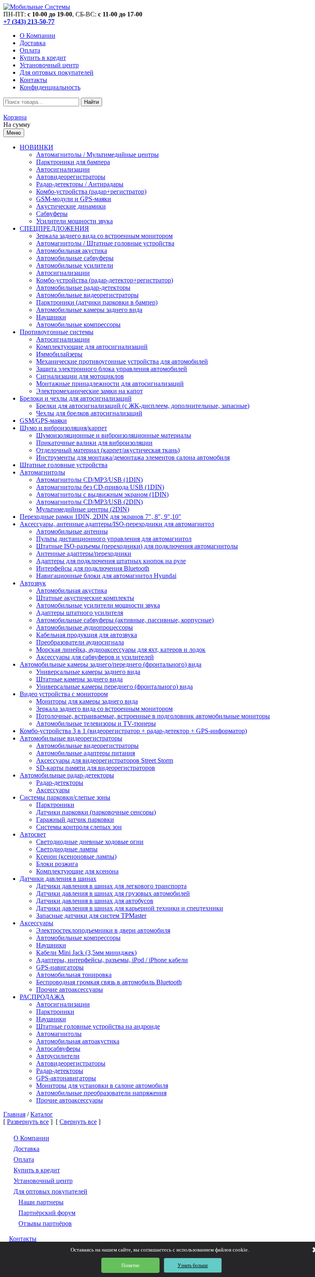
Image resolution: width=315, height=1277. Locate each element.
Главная (14, 1114)
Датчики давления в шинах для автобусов (94, 900)
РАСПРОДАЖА (42, 996)
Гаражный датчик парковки (75, 819)
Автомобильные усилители (74, 265)
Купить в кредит (43, 57)
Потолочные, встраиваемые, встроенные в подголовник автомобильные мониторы (153, 716)
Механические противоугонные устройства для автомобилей (122, 361)
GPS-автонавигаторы (66, 1078)
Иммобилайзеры (59, 354)
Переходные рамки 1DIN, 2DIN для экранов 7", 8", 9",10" (100, 516)
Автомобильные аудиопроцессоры (84, 627)
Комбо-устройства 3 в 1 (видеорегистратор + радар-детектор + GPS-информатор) (133, 730)
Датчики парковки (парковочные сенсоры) (96, 812)
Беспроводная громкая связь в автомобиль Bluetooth (109, 982)
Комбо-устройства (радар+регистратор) (91, 191)
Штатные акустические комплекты (85, 597)
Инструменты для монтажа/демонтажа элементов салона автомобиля (133, 457)
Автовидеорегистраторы (70, 176)
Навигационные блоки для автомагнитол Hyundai (106, 575)
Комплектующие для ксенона (77, 871)
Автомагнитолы (42, 472)
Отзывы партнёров (45, 1223)
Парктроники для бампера (73, 161)
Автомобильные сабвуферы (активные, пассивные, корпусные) (125, 620)
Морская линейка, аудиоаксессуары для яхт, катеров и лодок (120, 649)
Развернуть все (28, 1121)
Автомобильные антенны (72, 531)
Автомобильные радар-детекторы (83, 287)
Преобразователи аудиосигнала (80, 642)
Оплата (30, 50)
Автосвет (33, 834)
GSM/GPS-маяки (43, 420)
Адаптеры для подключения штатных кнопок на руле (111, 560)
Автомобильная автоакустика (77, 1041)
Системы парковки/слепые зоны (65, 797)
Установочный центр (49, 65)
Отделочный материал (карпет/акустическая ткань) (108, 450)
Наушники (51, 317)
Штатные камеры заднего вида (79, 679)
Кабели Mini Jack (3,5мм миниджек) (86, 952)
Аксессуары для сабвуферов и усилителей (95, 656)
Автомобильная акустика (71, 250)
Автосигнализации (63, 169)
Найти (91, 102)
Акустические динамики (71, 206)
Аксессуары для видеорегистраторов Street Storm (104, 760)
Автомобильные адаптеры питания (85, 753)
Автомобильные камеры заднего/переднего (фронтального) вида (110, 664)
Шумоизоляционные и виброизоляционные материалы (113, 435)
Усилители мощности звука (74, 221)
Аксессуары (53, 789)
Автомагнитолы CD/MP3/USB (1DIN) (89, 479)
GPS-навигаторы (60, 967)
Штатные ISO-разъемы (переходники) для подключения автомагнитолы (137, 546)
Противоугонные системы (57, 331)
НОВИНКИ (36, 147)
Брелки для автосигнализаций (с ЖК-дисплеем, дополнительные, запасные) (142, 405)
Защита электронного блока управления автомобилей (111, 368)
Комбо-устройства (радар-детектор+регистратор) (104, 280)
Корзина (15, 117)
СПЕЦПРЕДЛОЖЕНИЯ (54, 228)
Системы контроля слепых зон (79, 826)
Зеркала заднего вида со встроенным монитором (104, 235)
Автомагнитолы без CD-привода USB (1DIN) (100, 487)
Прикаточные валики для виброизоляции (94, 442)
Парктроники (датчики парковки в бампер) (97, 302)
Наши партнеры (41, 1202)
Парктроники (55, 804)
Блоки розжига (57, 863)
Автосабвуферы (58, 1048)
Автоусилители (58, 1055)
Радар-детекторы (59, 782)
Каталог (41, 1114)
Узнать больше (193, 1265)
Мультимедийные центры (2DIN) (82, 509)
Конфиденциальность (50, 87)
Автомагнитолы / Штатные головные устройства (105, 243)
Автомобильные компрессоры (78, 324)
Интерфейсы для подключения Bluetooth (92, 568)
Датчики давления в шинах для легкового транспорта (111, 886)
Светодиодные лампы (67, 849)
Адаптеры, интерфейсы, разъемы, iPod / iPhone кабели (112, 959)
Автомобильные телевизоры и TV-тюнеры (96, 723)
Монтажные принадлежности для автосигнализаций (110, 383)
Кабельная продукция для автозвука (86, 634)
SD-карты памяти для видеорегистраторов (95, 767)
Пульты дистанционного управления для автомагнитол (114, 538)
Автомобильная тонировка (74, 974)
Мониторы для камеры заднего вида (87, 701)
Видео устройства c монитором (64, 693)
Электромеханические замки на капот (89, 390)
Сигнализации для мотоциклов (80, 376)
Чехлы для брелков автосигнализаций (89, 413)
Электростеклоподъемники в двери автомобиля (103, 930)
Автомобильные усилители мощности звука (98, 605)
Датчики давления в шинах (58, 878)
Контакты (33, 79)
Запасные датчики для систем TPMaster (91, 915)
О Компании (37, 35)
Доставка (33, 42)
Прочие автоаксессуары (69, 989)
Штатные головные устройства (63, 464)
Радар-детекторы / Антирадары (79, 184)
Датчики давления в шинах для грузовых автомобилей (113, 893)
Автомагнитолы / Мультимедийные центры (97, 154)
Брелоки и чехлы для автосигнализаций (76, 398)
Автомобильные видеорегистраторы (87, 294)
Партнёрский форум (46, 1212)
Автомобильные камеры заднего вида (89, 309)
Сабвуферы (52, 213)
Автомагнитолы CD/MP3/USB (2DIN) (89, 501)
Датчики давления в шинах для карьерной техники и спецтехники (129, 908)
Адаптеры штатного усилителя (79, 612)
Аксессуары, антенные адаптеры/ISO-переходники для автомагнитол (117, 523)
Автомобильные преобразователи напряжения (101, 1092)
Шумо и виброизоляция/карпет (63, 427)
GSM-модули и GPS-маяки (73, 198)
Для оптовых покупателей (57, 72)
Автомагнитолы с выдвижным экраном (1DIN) (102, 494)
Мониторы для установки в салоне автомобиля (102, 1085)
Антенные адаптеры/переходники (83, 553)
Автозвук (33, 583)
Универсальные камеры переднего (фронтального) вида (114, 686)
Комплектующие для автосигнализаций (92, 346)
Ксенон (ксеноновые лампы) (76, 856)
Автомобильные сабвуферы (75, 257)
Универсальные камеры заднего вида (88, 671)
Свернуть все (78, 1121)
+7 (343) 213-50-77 (29, 21)
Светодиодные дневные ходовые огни (90, 841)
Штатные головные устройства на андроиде (98, 1026)
